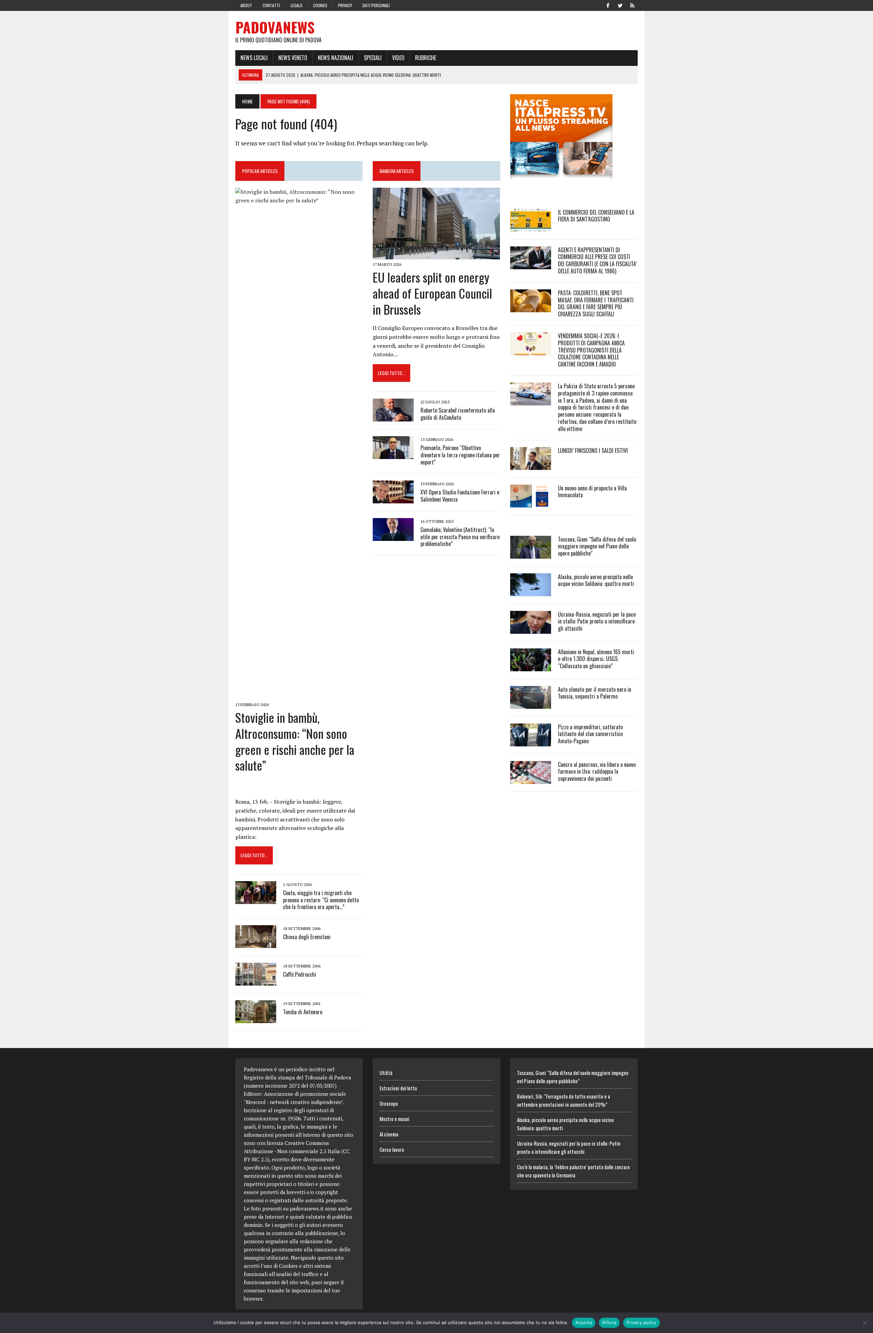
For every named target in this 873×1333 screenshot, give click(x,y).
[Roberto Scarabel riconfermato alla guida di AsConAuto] (393, 417)
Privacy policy (641, 1322)
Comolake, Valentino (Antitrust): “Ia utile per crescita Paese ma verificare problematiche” (460, 537)
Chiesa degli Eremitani (306, 937)
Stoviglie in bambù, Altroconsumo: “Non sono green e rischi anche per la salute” (294, 741)
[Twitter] (620, 5)
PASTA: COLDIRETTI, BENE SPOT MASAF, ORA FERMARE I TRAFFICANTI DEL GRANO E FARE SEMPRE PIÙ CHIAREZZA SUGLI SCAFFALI (596, 303)
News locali (254, 58)
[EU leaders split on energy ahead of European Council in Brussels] (436, 254)
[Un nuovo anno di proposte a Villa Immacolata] (530, 502)
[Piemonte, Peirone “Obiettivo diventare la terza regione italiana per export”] (393, 454)
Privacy (345, 5)
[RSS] (632, 5)
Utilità (386, 1072)
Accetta (583, 1322)
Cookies (320, 5)
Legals (296, 5)
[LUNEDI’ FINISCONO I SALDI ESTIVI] (530, 465)
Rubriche (425, 58)
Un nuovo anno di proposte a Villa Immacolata (592, 491)
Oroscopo (389, 1103)
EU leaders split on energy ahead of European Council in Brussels (432, 293)
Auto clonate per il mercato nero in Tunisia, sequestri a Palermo (594, 693)
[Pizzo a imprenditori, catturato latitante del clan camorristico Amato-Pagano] (530, 741)
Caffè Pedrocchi (299, 974)
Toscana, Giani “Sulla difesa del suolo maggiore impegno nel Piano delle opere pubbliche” (597, 546)
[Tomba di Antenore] (255, 1018)
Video (398, 58)
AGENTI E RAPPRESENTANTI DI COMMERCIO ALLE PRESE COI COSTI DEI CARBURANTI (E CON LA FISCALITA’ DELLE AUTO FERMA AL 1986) (597, 260)
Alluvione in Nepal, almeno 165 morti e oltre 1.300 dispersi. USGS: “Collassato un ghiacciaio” (596, 659)
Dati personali (376, 5)
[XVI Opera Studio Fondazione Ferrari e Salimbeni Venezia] (393, 498)
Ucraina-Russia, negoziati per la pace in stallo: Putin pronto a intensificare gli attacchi (597, 621)
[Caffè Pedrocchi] (255, 981)
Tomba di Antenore (302, 1012)
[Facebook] (607, 5)
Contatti (271, 5)
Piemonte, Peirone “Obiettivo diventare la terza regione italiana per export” (460, 455)
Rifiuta (609, 1322)
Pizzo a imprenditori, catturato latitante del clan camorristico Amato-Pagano (590, 734)
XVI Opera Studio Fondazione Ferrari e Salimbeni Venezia (459, 495)
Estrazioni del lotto (398, 1088)
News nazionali (335, 58)
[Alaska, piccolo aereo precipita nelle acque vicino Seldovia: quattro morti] (530, 591)
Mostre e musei (395, 1118)
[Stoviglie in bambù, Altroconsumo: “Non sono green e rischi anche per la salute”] (298, 695)
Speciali (373, 58)
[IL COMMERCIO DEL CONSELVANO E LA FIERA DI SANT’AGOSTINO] (530, 227)
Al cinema (389, 1134)
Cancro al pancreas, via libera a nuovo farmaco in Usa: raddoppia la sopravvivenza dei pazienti (597, 771)
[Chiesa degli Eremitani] (255, 943)
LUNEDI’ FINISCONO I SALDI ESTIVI (593, 450)
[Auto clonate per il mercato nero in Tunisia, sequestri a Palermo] (530, 704)
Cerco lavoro (392, 1149)
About (246, 5)
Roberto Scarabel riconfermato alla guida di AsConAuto (457, 413)
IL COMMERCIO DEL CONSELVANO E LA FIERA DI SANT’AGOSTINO (596, 216)
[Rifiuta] (864, 1322)
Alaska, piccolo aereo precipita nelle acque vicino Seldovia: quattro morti (596, 580)
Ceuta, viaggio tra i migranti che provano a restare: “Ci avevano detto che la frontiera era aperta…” (321, 900)
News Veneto (292, 58)
